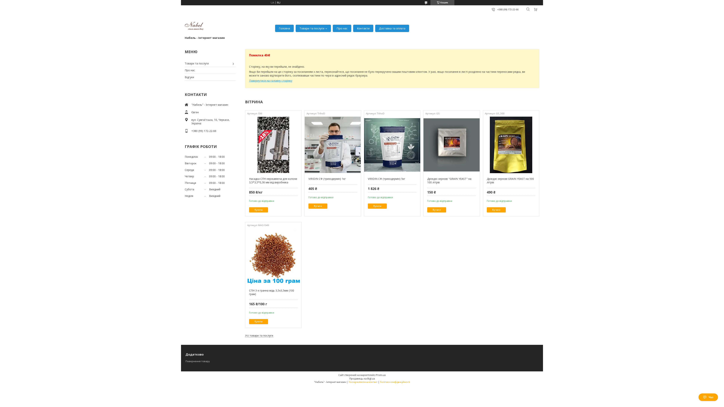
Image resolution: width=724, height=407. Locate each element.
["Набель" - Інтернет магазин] (194, 26)
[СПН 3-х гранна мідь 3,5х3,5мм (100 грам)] (273, 256)
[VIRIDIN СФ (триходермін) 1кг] (333, 145)
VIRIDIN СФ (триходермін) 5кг (386, 179)
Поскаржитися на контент (362, 382)
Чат (711, 397)
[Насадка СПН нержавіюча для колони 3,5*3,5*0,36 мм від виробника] (273, 145)
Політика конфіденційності (395, 382)
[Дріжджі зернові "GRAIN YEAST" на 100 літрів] (451, 145)
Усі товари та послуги (259, 335)
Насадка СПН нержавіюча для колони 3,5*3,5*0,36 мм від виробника (273, 180)
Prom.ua (381, 375)
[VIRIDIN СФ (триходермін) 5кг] (392, 145)
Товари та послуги (311, 28)
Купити (258, 209)
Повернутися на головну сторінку (270, 80)
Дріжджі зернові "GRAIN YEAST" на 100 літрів (449, 180)
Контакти (363, 28)
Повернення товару (198, 361)
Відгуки (189, 77)
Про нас (342, 28)
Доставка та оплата (392, 28)
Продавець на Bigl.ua (362, 378)
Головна (284, 28)
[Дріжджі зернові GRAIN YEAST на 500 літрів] (511, 145)
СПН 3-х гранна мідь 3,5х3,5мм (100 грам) (271, 292)
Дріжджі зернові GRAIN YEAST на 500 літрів (510, 180)
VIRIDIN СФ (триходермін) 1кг (327, 179)
